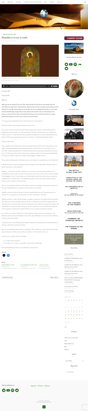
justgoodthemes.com (46, 402)
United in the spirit (43, 265)
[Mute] (52, 86)
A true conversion (68, 254)
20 (76, 315)
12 (74, 311)
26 (74, 318)
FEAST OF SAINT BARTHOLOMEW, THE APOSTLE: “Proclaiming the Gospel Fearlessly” (73, 280)
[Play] (4, 86)
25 (71, 318)
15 (82, 311)
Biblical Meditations (9, 34)
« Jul (65, 327)
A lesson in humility (69, 291)
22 (82, 315)
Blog (45, 2)
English (59, 2)
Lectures (18, 2)
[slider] (55, 86)
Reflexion (66, 349)
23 (65, 318)
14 (79, 311)
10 (68, 311)
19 (74, 315)
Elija (3, 40)
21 (79, 315)
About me (10, 2)
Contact (52, 2)
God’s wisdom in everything (71, 286)
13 (76, 311)
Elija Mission (44, 19)
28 (79, 318)
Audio (65, 340)
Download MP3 (6, 91)
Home (3, 2)
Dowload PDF (5, 95)
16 (65, 315)
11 (71, 311)
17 (68, 315)
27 (76, 318)
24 (68, 318)
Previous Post (7, 277)
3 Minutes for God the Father (32, 2)
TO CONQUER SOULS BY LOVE (29, 265)
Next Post (54, 277)
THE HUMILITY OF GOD (8, 265)
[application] (30, 86)
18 (71, 315)
